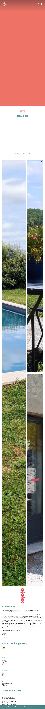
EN (34, 5)
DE (34, 6)
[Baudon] (14, 585)
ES (34, 8)
